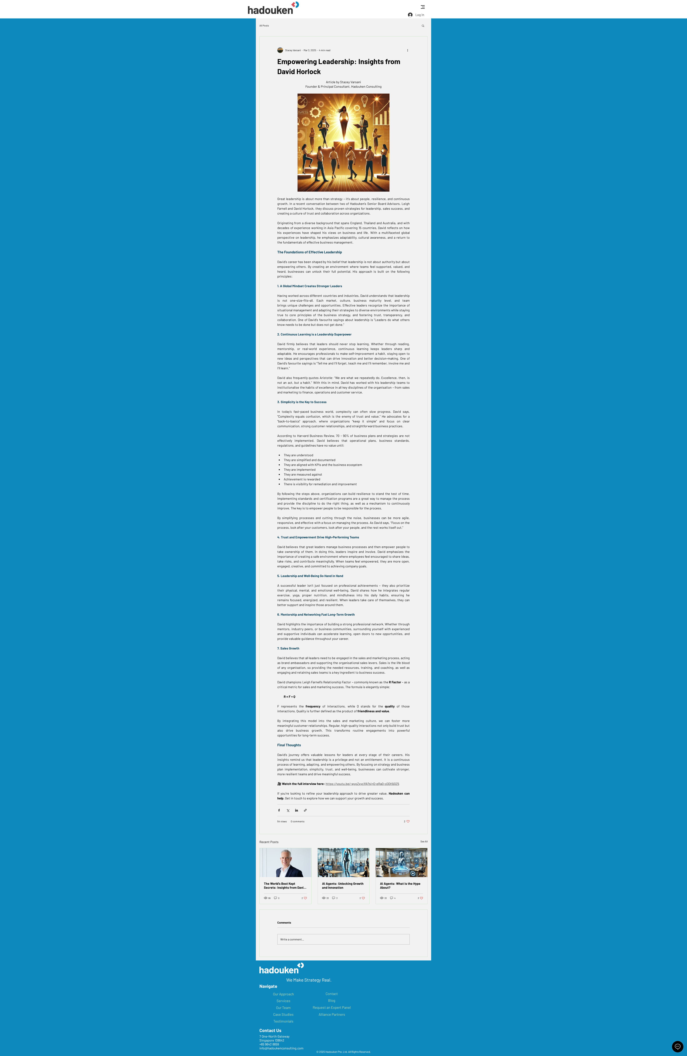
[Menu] (422, 6)
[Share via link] (305, 810)
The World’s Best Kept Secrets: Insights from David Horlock (284, 885)
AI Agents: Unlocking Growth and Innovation (343, 885)
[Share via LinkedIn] (296, 810)
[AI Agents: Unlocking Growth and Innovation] (343, 862)
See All (424, 841)
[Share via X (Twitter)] (287, 810)
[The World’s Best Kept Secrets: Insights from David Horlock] (285, 862)
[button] (423, 25)
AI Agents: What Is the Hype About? (400, 885)
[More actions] (407, 50)
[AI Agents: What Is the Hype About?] (401, 862)
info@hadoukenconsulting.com (281, 1048)
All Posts (264, 25)
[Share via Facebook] (279, 810)
